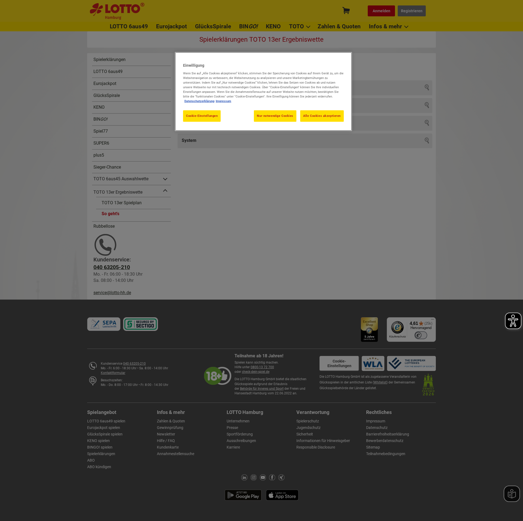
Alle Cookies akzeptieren (322, 116)
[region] (263, 91)
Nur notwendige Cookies (275, 116)
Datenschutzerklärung (199, 101)
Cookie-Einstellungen (202, 116)
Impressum (223, 101)
